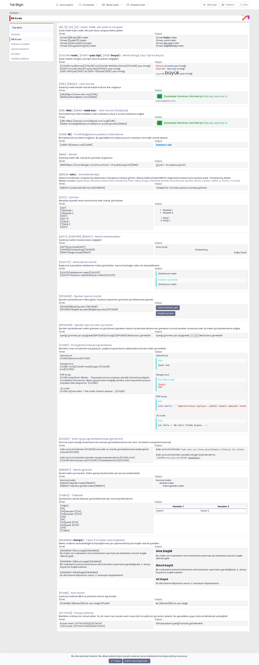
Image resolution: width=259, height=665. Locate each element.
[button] (97, 5)
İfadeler (15, 34)
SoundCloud (177, 180)
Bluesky (95, 180)
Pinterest (155, 180)
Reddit (165, 180)
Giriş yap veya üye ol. (215, 96)
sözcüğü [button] (194, 335)
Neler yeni (112, 5)
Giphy (138, 180)
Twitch (214, 180)
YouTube (235, 180)
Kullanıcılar (138, 5)
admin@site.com (165, 101)
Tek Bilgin (16, 5)
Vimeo (225, 180)
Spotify (189, 180)
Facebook (121, 180)
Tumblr (206, 180)
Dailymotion (107, 180)
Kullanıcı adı (164, 145)
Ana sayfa (66, 5)
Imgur (145, 180)
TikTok (197, 180)
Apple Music (83, 180)
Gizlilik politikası (20, 58)
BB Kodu (16, 39)
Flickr (131, 180)
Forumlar (88, 5)
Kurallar (15, 54)
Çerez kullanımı (20, 49)
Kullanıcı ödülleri (20, 44)
